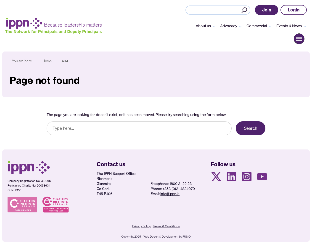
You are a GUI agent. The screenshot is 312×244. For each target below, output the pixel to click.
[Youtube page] (262, 176)
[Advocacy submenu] (240, 26)
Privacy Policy (141, 226)
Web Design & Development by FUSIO (167, 236)
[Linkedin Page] (231, 176)
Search (250, 128)
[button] (266, 10)
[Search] (244, 10)
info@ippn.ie (170, 194)
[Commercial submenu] (270, 26)
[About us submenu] (214, 26)
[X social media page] (216, 176)
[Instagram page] (246, 176)
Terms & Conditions (166, 226)
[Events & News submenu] (305, 26)
